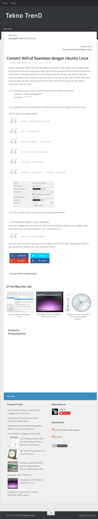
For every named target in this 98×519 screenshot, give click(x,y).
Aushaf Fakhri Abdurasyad (20, 63)
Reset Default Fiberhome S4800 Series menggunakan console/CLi (24, 412)
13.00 (35, 63)
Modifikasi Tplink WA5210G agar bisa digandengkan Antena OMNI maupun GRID (31, 466)
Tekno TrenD (24, 15)
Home (5, 3)
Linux (41, 63)
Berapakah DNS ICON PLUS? (20, 475)
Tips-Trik (47, 63)
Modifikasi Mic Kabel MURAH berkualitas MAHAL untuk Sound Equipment (25, 427)
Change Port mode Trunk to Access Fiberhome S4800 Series (23, 493)
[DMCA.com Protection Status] (59, 445)
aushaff (58, 437)
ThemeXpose (91, 515)
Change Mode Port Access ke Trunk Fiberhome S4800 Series (23, 419)
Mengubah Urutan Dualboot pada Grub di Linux (31, 481)
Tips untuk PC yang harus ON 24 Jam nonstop (32, 452)
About (13, 3)
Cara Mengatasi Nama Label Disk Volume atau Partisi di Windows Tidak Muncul (31, 441)
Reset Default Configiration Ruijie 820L (24, 433)
